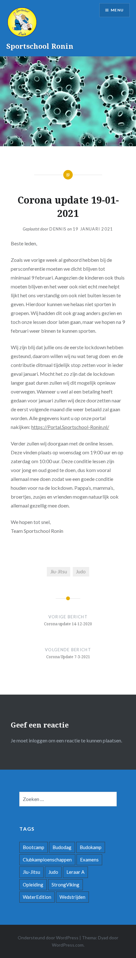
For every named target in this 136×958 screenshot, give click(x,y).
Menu (117, 10)
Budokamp (91, 847)
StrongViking (65, 884)
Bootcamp (33, 847)
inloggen (38, 740)
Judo (81, 571)
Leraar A (75, 872)
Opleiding (33, 884)
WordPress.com (67, 945)
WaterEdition (37, 897)
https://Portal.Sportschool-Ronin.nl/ (70, 427)
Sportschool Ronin (39, 46)
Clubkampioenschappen (47, 859)
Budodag (62, 847)
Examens (89, 859)
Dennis (57, 228)
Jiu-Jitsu (58, 571)
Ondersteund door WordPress (48, 937)
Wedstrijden (72, 897)
